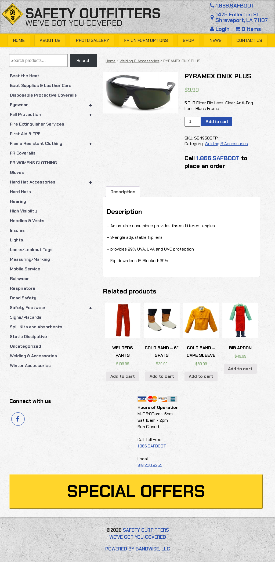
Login (222, 28)
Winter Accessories (30, 365)
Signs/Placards (25, 317)
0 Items (250, 28)
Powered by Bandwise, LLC (137, 549)
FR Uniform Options (146, 40)
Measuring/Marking (30, 259)
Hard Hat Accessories (51, 182)
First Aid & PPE (25, 134)
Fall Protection (51, 114)
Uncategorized (25, 346)
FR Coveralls (22, 153)
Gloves (17, 172)
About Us (50, 40)
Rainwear (19, 278)
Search (84, 60)
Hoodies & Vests (27, 220)
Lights (16, 240)
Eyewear (51, 104)
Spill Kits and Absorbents (36, 327)
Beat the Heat (24, 76)
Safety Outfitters (93, 14)
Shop (188, 40)
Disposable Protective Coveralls (43, 95)
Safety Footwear (51, 307)
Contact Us (249, 40)
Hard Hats (20, 191)
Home (19, 40)
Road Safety (23, 298)
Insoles (17, 230)
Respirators (22, 288)
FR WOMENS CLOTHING (33, 163)
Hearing (18, 201)
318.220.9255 (150, 465)
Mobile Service (25, 269)
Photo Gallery (92, 40)
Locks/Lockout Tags (31, 249)
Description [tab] (122, 191)
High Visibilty (23, 211)
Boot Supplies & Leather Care (40, 85)
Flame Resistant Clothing (51, 143)
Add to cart (216, 121)
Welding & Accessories (33, 356)
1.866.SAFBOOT (235, 6)
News (215, 40)
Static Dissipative (28, 336)
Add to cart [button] (122, 376)
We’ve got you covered (73, 23)
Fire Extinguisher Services (37, 124)
